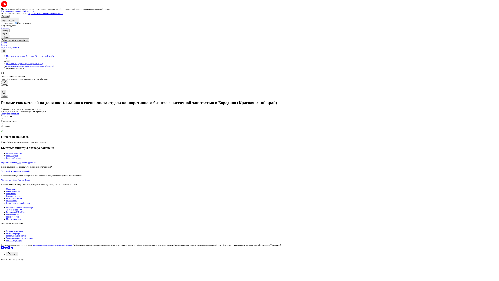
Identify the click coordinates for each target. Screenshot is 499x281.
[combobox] (13, 76)
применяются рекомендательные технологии (53, 245)
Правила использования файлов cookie (45, 13)
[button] (4, 43)
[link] (5, 36)
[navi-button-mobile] (3, 51)
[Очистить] (4, 82)
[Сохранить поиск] (3, 93)
